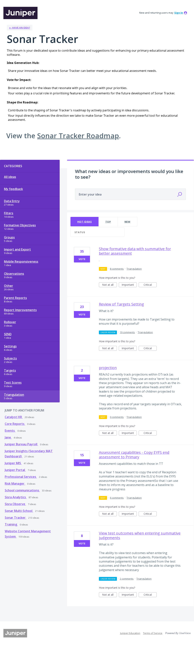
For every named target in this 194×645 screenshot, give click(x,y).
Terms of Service (152, 633)
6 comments (117, 497)
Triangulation (14, 395)
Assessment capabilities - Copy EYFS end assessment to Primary (134, 454)
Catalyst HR (14, 417)
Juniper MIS (13, 463)
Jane (8, 437)
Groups (9, 237)
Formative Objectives (20, 225)
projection (108, 367)
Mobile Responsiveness (21, 261)
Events (10, 430)
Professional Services (21, 477)
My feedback (13, 189)
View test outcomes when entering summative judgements (140, 535)
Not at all (109, 285)
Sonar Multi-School (19, 511)
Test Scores (13, 382)
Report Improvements (20, 310)
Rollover (10, 322)
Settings (10, 346)
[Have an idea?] (20, 13)
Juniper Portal (15, 470)
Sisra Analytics (16, 497)
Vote (82, 259)
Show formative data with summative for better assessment (135, 251)
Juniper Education (130, 633)
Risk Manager (15, 483)
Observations (14, 274)
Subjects (10, 358)
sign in (178, 12)
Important (129, 285)
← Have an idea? (19, 27)
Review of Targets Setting (121, 304)
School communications (22, 490)
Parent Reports (15, 298)
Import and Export (17, 249)
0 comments (117, 417)
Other (8, 286)
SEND (8, 334)
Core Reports (15, 424)
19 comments (127, 332)
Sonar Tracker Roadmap (78, 135)
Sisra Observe (15, 504)
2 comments (127, 578)
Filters (8, 213)
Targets (10, 370)
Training (11, 524)
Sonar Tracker (15, 517)
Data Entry (12, 201)
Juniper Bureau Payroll (21, 444)
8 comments (117, 268)
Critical (150, 285)
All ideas (10, 177)
